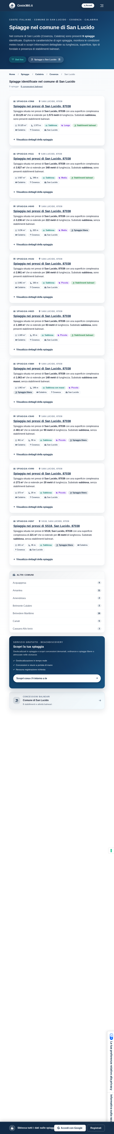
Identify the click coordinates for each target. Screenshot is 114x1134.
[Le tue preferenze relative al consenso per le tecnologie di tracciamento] (111, 850)
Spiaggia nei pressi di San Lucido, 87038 (42, 106)
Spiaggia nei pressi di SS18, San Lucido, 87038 (46, 526)
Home (12, 74)
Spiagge (25, 74)
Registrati (95, 1128)
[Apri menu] (102, 6)
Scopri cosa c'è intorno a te (31, 678)
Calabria (39, 74)
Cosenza (54, 74)
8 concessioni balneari (32, 86)
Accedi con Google (71, 1128)
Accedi (89, 5)
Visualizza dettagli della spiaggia (34, 139)
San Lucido (52, 130)
